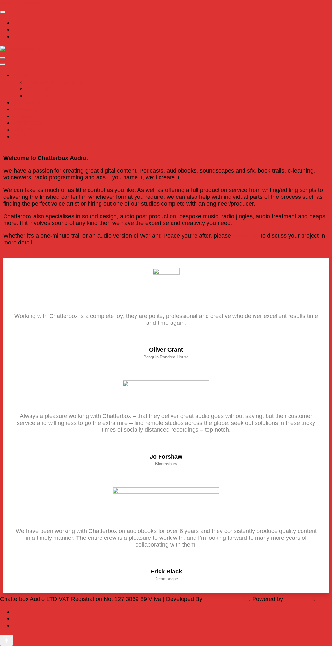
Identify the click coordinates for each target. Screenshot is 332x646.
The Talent (39, 95)
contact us (245, 235)
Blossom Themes (226, 599)
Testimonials (29, 122)
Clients (22, 116)
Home (21, 75)
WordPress (299, 599)
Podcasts (25, 109)
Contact (23, 136)
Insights (23, 129)
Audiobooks (28, 102)
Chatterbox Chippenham (57, 82)
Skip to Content (20, 3)
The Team (39, 88)
